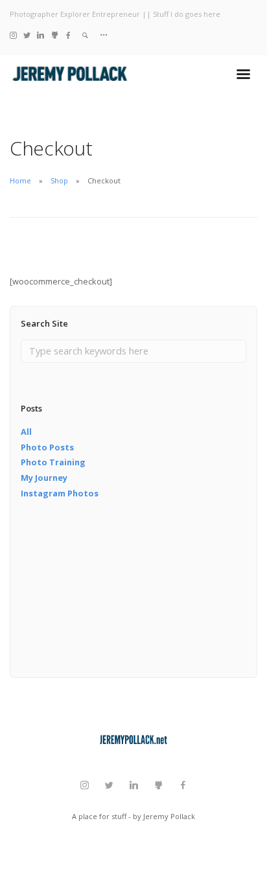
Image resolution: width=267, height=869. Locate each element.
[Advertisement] (85, 597)
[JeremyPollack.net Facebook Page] (68, 35)
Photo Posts (47, 447)
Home (20, 180)
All (26, 431)
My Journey (44, 477)
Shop (59, 180)
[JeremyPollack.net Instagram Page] (13, 35)
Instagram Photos (60, 493)
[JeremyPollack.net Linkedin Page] (40, 35)
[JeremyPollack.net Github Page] (54, 35)
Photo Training (53, 462)
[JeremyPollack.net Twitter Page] (26, 35)
